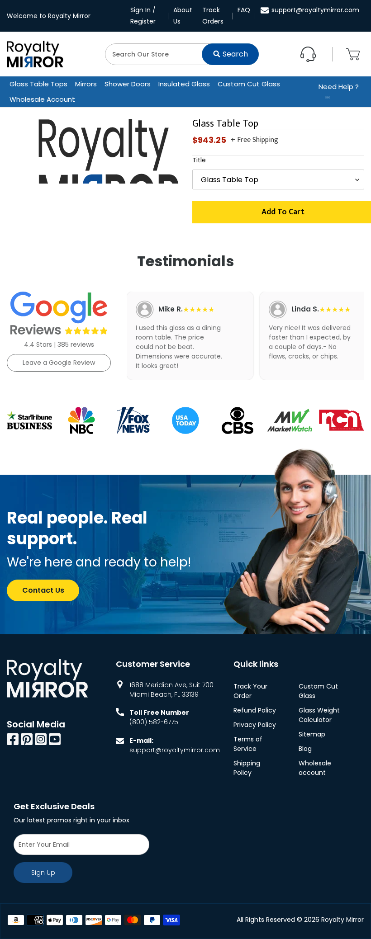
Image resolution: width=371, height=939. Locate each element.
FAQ (244, 9)
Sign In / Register (143, 15)
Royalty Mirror (342, 919)
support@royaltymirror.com (315, 9)
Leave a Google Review (59, 362)
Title (199, 160)
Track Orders (213, 15)
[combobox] (182, 54)
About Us (182, 15)
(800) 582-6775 (153, 722)
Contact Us (43, 590)
